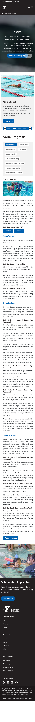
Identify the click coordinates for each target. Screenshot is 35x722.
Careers (5, 642)
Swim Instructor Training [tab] (15, 163)
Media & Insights (8, 670)
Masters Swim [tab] (11, 154)
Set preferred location (10, 13)
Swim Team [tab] (24, 145)
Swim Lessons (11, 538)
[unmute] (27, 56)
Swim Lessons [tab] (11, 145)
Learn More (8, 598)
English (8, 231)
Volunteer (5, 624)
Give (4, 620)
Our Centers (6, 660)
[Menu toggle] (32, 7)
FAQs (4, 649)
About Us (5, 639)
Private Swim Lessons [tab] (14, 173)
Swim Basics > (9, 303)
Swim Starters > (9, 236)
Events (5, 627)
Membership (6, 664)
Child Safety (16, 698)
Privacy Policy (24, 698)
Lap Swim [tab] (22, 149)
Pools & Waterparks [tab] (13, 168)
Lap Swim (9, 121)
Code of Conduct (6, 698)
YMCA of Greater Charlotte (10, 2)
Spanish (19, 231)
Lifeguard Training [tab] (12, 159)
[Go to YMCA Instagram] (8, 683)
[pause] (29, 56)
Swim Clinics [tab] (10, 149)
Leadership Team (8, 667)
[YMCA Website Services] (11, 7)
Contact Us (6, 645)
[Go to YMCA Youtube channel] (16, 683)
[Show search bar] (29, 8)
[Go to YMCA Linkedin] (12, 683)
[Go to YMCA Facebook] (4, 683)
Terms (30, 698)
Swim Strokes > (9, 435)
